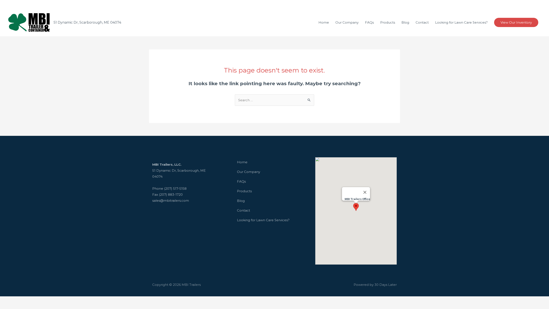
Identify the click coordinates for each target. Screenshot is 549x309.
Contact (243, 210)
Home (242, 162)
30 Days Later (385, 285)
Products (244, 191)
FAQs (241, 181)
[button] (356, 207)
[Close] (365, 192)
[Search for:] (274, 100)
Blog (241, 201)
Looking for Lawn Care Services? (263, 220)
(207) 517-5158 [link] (175, 188)
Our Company (248, 172)
